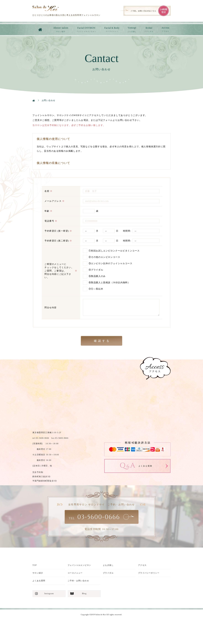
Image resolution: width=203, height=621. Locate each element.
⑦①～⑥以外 (96, 289)
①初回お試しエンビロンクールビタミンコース (114, 251)
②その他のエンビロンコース (104, 257)
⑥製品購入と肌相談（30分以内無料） (109, 282)
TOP (34, 565)
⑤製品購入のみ (97, 276)
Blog (84, 594)
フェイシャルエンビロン (79, 565)
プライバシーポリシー (148, 573)
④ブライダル (96, 270)
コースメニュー (75, 573)
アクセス (142, 565)
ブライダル (108, 573)
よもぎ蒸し (108, 565)
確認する (102, 340)
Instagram (49, 594)
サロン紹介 (37, 573)
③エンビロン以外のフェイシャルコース (110, 263)
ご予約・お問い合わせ (78, 581)
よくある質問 (38, 581)
